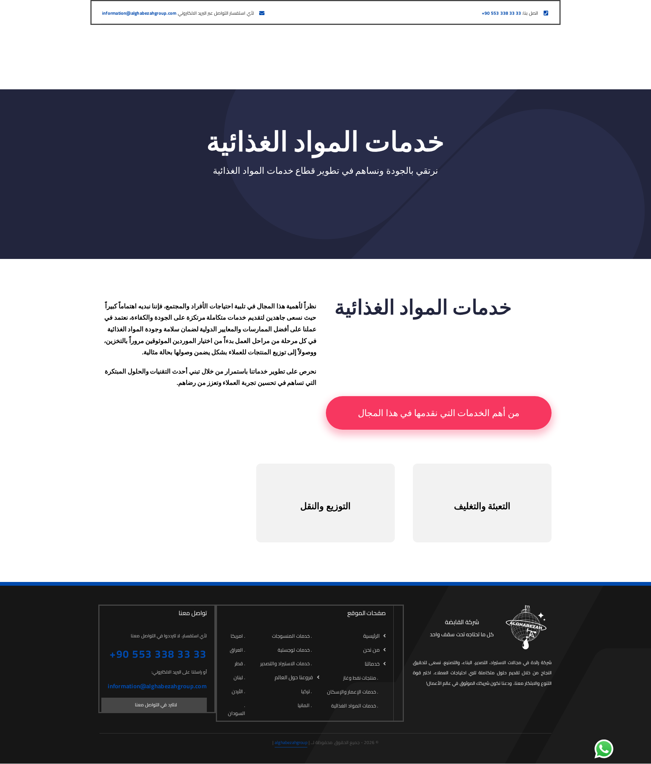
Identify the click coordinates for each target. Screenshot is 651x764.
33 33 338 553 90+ (501, 13)
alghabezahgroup (291, 742)
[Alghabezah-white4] (525, 607)
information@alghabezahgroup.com (139, 13)
